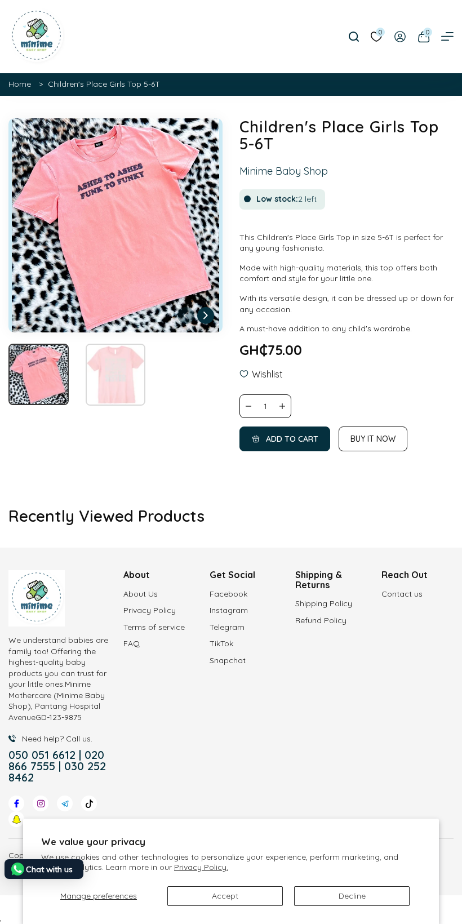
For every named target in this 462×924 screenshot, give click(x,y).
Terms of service (154, 627)
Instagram (229, 610)
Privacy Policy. (201, 867)
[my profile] (400, 36)
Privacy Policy (149, 610)
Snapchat (228, 660)
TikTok (221, 643)
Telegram (227, 627)
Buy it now (373, 439)
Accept (225, 896)
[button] (205, 315)
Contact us (402, 594)
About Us (140, 594)
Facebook (228, 594)
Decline (352, 896)
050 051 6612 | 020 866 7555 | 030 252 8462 (57, 766)
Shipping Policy (323, 603)
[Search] (354, 37)
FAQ (131, 643)
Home (19, 84)
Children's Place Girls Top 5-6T (104, 84)
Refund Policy (320, 620)
